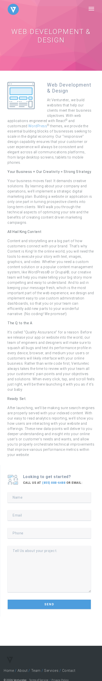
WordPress (37, 126)
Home (9, 671)
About (23, 671)
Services (51, 671)
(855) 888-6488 (53, 483)
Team (36, 671)
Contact (69, 671)
